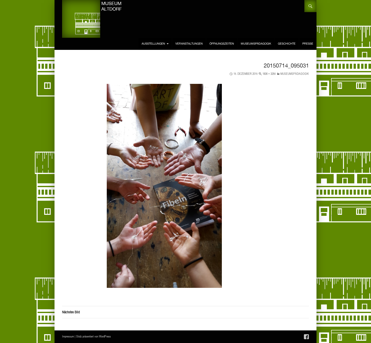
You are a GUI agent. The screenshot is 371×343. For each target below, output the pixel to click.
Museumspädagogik (256, 43)
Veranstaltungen (189, 43)
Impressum (68, 336)
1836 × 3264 (269, 74)
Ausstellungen (153, 43)
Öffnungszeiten (221, 43)
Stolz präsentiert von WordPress (93, 336)
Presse (307, 43)
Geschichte (287, 43)
